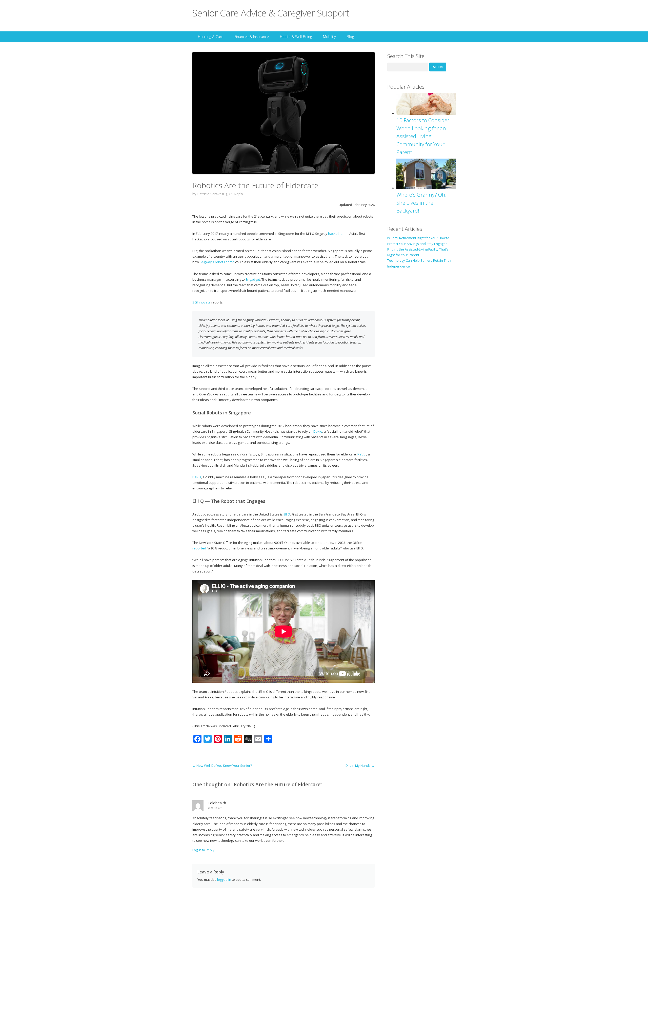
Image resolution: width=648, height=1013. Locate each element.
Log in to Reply (203, 850)
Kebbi (361, 454)
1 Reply (237, 194)
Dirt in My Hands (360, 765)
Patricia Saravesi (210, 194)
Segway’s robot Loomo (217, 262)
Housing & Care (210, 36)
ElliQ (287, 514)
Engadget (252, 279)
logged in (224, 879)
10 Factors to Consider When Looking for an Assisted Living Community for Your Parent (422, 136)
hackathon (336, 233)
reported (199, 548)
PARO (196, 477)
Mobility (329, 36)
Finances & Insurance (251, 36)
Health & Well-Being (296, 36)
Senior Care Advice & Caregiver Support (270, 12)
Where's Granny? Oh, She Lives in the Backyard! (421, 202)
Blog (350, 36)
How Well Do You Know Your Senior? (222, 765)
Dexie (317, 431)
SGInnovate (201, 302)
